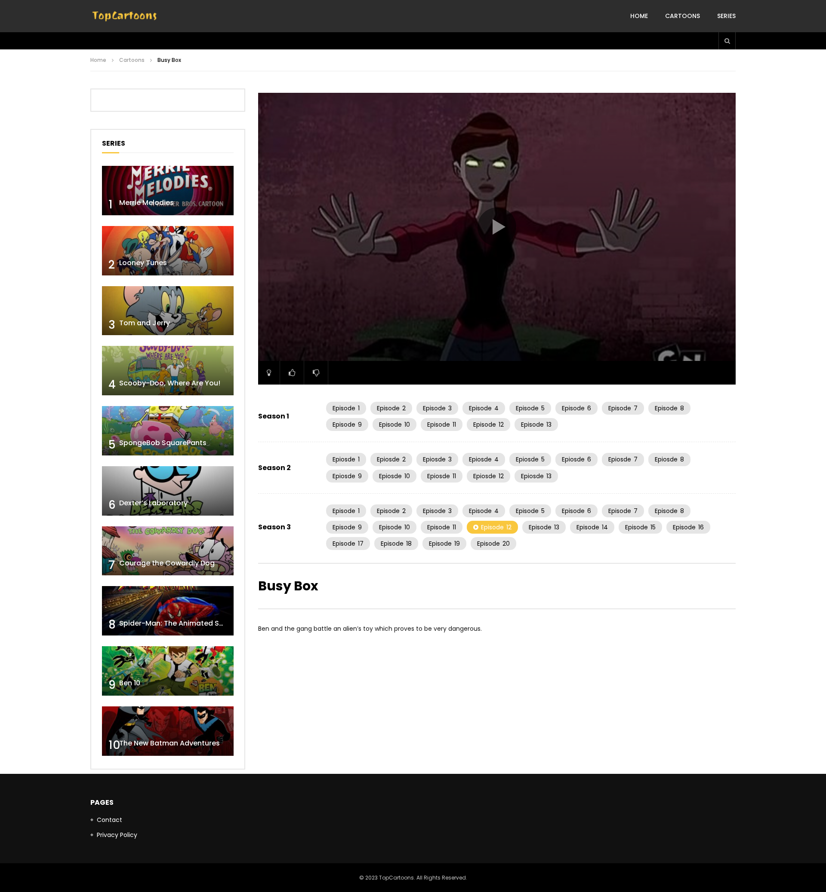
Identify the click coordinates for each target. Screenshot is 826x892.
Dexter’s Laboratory (153, 503)
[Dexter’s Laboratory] (168, 491)
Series (726, 16)
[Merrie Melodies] (168, 190)
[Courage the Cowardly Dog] (168, 551)
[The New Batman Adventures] (168, 731)
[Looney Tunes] (168, 250)
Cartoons (682, 16)
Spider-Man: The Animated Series (177, 623)
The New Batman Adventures (169, 743)
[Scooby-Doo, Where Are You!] (168, 370)
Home (639, 16)
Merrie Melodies (146, 203)
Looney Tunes (143, 263)
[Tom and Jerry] (168, 311)
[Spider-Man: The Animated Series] (168, 610)
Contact (109, 820)
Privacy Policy (117, 835)
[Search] (727, 40)
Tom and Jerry (144, 323)
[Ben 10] (168, 671)
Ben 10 (129, 683)
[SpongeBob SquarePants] (168, 430)
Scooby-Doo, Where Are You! (169, 383)
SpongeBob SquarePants (162, 443)
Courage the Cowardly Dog (167, 563)
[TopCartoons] (124, 16)
